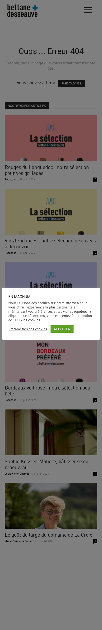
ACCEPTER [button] (62, 329)
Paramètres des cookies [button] (28, 329)
